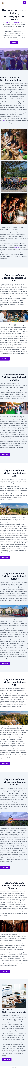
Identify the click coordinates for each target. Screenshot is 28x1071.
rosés (3, 120)
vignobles (16, 247)
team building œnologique (12, 22)
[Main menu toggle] (24, 2)
